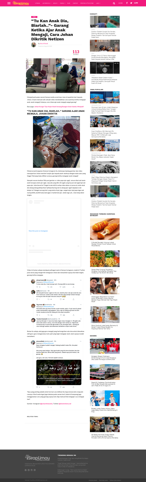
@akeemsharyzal (65, 404)
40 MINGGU (46, 3)
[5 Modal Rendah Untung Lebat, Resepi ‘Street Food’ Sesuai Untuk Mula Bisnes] (105, 239)
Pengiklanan (93, 480)
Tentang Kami (103, 480)
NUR (68, 3)
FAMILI (62, 3)
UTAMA (37, 3)
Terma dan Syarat (115, 480)
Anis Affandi (44, 43)
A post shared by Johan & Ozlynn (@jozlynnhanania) (54, 264)
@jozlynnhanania (46, 404)
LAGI (97, 3)
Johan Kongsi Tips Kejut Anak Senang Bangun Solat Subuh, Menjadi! (59, 106)
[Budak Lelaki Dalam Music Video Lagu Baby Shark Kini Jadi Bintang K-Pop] (105, 405)
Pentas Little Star (86, 3)
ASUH (55, 3)
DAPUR (75, 3)
